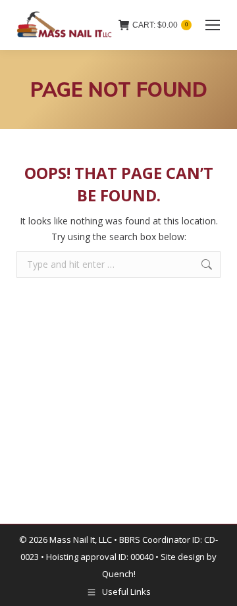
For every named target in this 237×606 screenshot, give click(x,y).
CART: (160, 25)
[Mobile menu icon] (213, 25)
